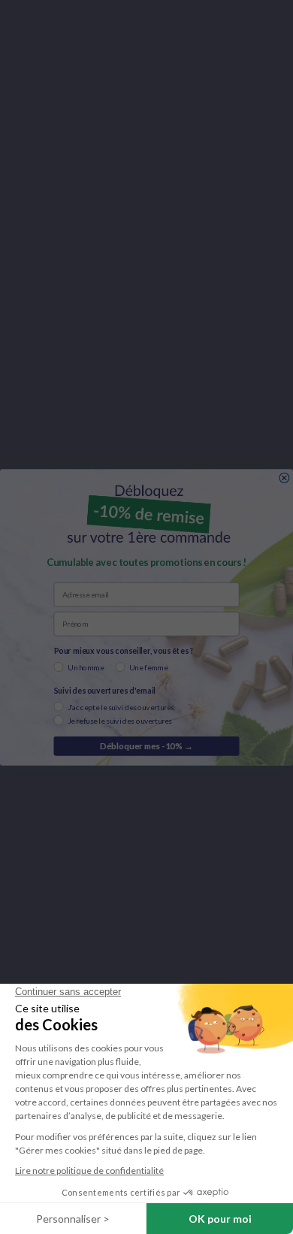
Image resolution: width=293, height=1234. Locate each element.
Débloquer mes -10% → (146, 745)
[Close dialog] (284, 477)
